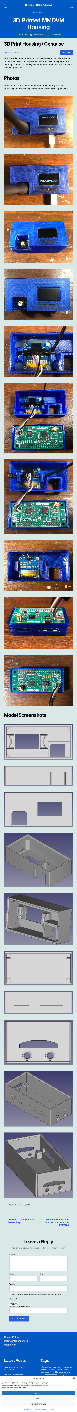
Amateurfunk (48, 1367)
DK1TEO (24, 34)
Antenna (55, 1367)
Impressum (52, 1409)
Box (71, 1367)
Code (57, 1369)
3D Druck (15, 1205)
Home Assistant (50, 1375)
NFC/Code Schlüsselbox (14, 1374)
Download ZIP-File (11, 52)
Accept (38, 1393)
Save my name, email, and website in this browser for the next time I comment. (36, 1294)
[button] (74, 1378)
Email (42, 1274)
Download (66, 52)
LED (66, 1375)
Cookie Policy (27, 1409)
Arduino (66, 1367)
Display (42, 1372)
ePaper (47, 1372)
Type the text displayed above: (19, 1306)
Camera (44, 1369)
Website (12, 1284)
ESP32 (54, 1372)
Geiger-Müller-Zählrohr (65, 1372)
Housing (22, 1205)
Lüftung (70, 1375)
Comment (13, 1254)
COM (60, 1369)
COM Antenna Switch (13, 1367)
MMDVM (29, 1205)
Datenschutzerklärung (40, 1409)
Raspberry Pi (39, 13)
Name (12, 1274)
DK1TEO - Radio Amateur (38, 5)
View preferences (38, 1404)
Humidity (61, 1375)
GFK (42, 1375)
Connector (65, 1369)
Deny (38, 1399)
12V (42, 1367)
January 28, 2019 (39, 34)
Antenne (60, 1367)
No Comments (56, 34)
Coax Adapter (51, 1369)
